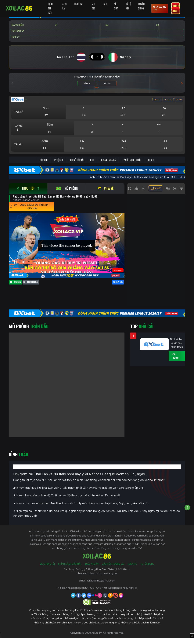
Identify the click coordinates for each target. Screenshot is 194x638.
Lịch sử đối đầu (76, 160)
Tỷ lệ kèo (58, 160)
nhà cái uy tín (159, 8)
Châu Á (157, 100)
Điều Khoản (92, 563)
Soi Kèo (93, 6)
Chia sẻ (108, 188)
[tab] (28, 188)
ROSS (17, 282)
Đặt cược (175, 356)
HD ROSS (32, 282)
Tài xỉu (179, 100)
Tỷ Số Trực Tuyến (131, 160)
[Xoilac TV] (19, 8)
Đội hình (44, 160)
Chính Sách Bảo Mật (70, 563)
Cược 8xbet (175, 8)
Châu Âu (168, 100)
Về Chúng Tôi (47, 563)
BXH (105, 4)
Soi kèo (150, 160)
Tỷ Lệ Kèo (128, 6)
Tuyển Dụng (141, 6)
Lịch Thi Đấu (50, 8)
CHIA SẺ (118, 282)
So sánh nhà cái (108, 160)
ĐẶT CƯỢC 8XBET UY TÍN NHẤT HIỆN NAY (32, 207)
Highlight (79, 4)
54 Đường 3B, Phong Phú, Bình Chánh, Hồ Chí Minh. (101, 569)
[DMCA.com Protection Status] (97, 602)
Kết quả (116, 6)
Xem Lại (64, 6)
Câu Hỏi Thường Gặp (113, 563)
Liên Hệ (132, 563)
